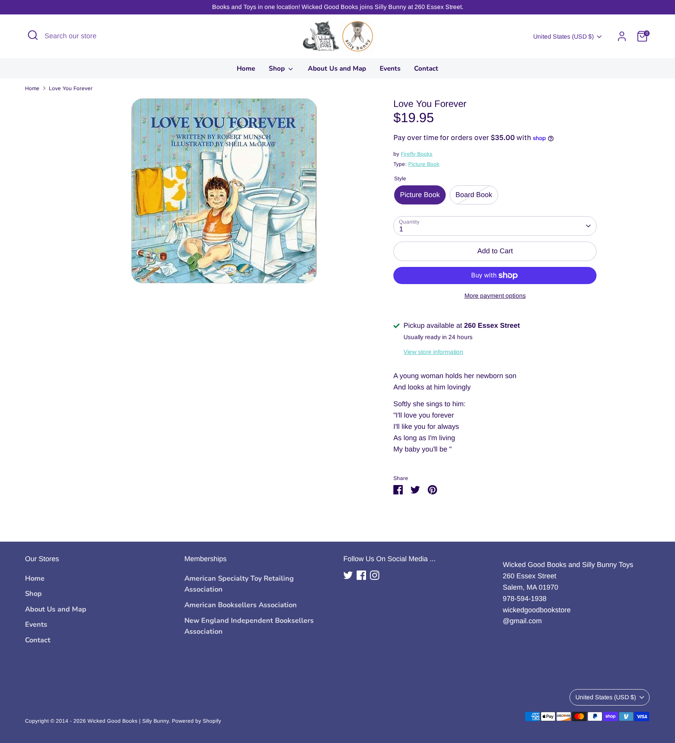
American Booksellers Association (240, 605)
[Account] (622, 36)
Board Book (473, 195)
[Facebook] (361, 575)
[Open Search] (33, 35)
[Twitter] (348, 575)
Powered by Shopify (196, 721)
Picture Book (423, 164)
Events (390, 68)
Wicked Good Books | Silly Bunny (128, 721)
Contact (426, 68)
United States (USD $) (563, 36)
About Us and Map (337, 68)
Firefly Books (416, 154)
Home (246, 68)
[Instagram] (374, 575)
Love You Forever (71, 88)
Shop (278, 68)
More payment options (495, 295)
